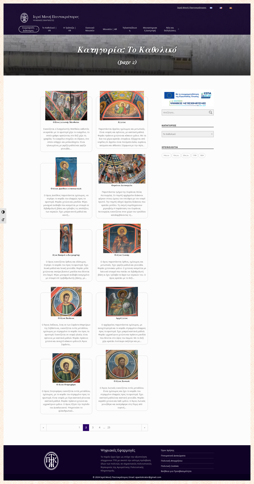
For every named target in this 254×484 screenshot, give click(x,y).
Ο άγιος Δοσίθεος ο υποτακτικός (66, 188)
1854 (202, 155)
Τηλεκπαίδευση (130, 29)
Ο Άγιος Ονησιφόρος (66, 384)
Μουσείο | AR (110, 29)
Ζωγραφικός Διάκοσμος (28, 29)
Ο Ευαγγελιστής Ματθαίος (66, 122)
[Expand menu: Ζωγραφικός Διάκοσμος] (36, 29)
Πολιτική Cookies (170, 466)
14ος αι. (166, 155)
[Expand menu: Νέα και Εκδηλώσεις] (178, 29)
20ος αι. (186, 155)
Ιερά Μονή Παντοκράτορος (56, 16)
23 (108, 427)
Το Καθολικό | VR (49, 29)
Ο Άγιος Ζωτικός (122, 381)
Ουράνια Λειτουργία (121, 185)
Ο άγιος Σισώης (122, 255)
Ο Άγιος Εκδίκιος (66, 318)
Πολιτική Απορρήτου (171, 460)
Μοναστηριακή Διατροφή (150, 29)
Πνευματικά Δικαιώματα (173, 455)
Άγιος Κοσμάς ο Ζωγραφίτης (66, 255)
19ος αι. (176, 155)
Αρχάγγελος (122, 318)
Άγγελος (122, 122)
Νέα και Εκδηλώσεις (170, 29)
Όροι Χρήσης (167, 450)
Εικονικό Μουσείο (89, 29)
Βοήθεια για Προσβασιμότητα (176, 471)
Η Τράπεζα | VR (69, 29)
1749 (194, 155)
